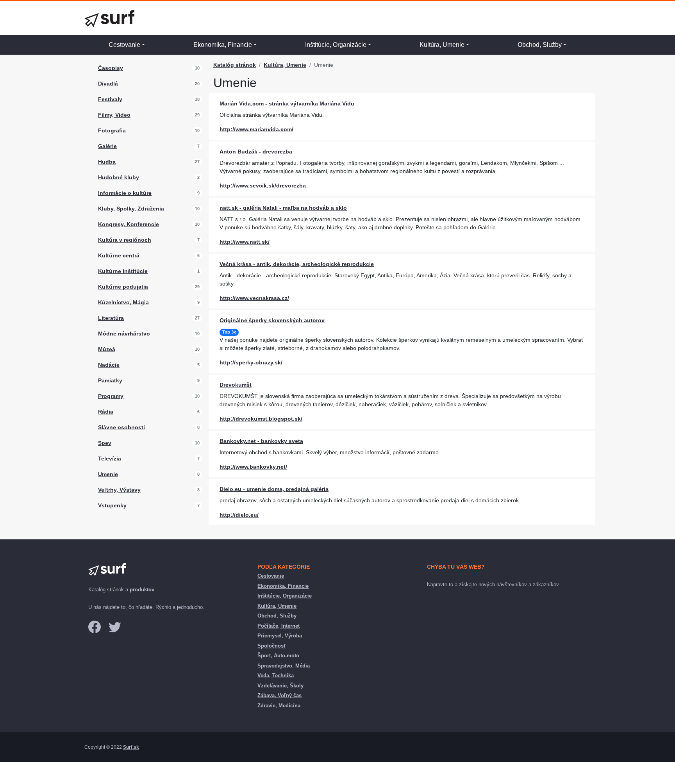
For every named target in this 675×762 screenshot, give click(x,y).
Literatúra (111, 318)
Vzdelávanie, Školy (280, 686)
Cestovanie (124, 44)
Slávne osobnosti (121, 427)
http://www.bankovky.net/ (253, 467)
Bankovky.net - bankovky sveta (261, 441)
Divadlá (108, 83)
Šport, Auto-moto (278, 655)
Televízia (109, 458)
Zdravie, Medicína (278, 705)
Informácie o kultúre (125, 193)
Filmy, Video (114, 115)
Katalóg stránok (234, 65)
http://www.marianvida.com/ (256, 129)
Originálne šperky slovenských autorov (272, 320)
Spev (104, 443)
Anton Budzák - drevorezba (256, 151)
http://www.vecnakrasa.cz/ (254, 298)
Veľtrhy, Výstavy (119, 490)
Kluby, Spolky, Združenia (131, 208)
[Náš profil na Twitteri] (115, 627)
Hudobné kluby (118, 177)
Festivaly (110, 99)
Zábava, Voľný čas (279, 695)
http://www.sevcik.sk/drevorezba (263, 185)
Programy (110, 396)
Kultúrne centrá (118, 255)
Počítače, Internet (278, 626)
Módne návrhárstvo (124, 333)
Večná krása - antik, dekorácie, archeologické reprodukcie (297, 264)
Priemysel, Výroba (279, 636)
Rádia (105, 412)
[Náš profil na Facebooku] (95, 627)
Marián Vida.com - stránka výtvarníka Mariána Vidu (287, 103)
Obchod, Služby (540, 44)
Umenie (108, 474)
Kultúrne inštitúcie (123, 271)
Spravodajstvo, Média (283, 666)
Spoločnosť (271, 646)
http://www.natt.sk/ (245, 242)
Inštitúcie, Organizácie (335, 44)
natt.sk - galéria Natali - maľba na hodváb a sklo (283, 208)
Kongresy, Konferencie (128, 224)
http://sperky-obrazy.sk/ (251, 362)
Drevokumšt (236, 385)
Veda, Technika (275, 675)
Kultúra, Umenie (442, 44)
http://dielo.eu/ (239, 515)
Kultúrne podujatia (123, 287)
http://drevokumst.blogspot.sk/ (261, 419)
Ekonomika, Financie (222, 44)
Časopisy (110, 68)
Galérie (107, 146)
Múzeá (106, 349)
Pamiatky (110, 380)
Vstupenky (112, 505)
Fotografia (112, 130)
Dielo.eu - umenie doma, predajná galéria (274, 489)
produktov (142, 589)
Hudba (107, 162)
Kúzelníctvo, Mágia (123, 302)
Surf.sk (131, 747)
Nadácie (109, 365)
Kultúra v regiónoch (124, 240)
